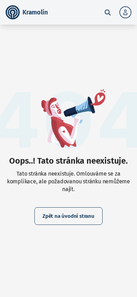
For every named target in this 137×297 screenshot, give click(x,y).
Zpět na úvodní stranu (68, 216)
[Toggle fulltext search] (107, 12)
